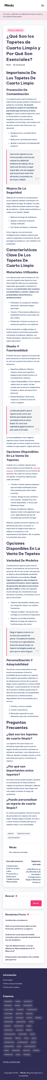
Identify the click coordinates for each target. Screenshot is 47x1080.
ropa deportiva (30, 1046)
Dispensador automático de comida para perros (22, 958)
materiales (22, 1034)
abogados (8, 1001)
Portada (6, 14)
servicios (26, 1050)
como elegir (9, 1009)
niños (26, 1038)
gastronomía (21, 1022)
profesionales (22, 1042)
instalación (8, 1030)
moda (32, 1034)
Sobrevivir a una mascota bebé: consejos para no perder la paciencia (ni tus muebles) (22, 937)
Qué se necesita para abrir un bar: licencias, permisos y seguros (21, 927)
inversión (19, 1030)
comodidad (28, 1005)
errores (29, 1018)
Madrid (29, 1030)
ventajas (27, 1054)
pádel (33, 1042)
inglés (29, 1026)
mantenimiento (10, 1034)
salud (6, 1050)
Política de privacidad (12, 983)
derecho (29, 1013)
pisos (34, 1038)
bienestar (8, 1005)
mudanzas (8, 1038)
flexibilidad (9, 1022)
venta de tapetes (14, 838)
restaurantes (9, 1046)
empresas (19, 1018)
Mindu (9, 5)
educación (8, 1018)
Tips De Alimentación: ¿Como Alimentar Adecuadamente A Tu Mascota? (20, 948)
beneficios (27, 1001)
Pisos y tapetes (15, 30)
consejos (20, 1009)
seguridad (15, 1050)
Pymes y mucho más (11, 1062)
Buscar (9, 895)
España (38, 1018)
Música (18, 1038)
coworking (8, 1013)
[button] (18, 852)
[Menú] (42, 5)
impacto (7, 1026)
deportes (19, 1013)
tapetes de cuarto (23, 833)
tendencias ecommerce (16, 920)
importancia (18, 1026)
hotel (31, 1022)
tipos (18, 1054)
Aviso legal (7, 980)
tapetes (10, 833)
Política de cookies (11, 987)
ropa (19, 1046)
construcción (31, 1009)
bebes (18, 1001)
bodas (17, 1005)
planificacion (9, 1042)
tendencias (8, 1054)
